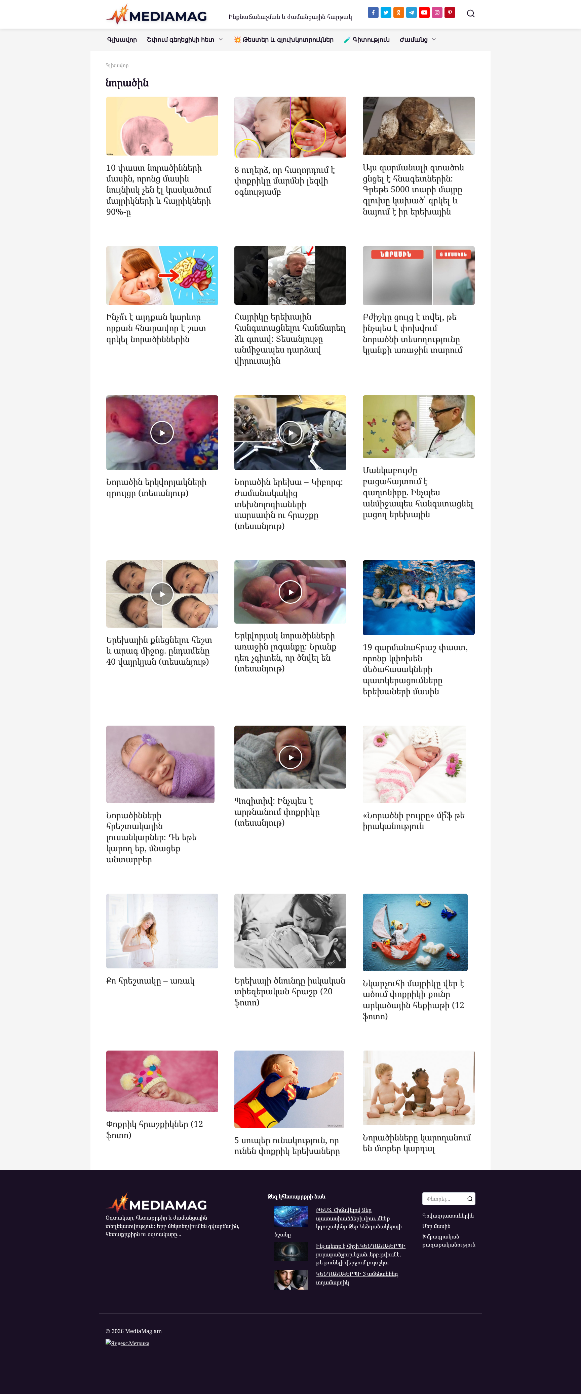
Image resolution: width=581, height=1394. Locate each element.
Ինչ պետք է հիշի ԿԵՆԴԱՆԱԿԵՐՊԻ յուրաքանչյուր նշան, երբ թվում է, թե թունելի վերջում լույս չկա (360, 1254)
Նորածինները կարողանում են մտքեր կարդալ (417, 1142)
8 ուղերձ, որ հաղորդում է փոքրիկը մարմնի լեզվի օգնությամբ (284, 180)
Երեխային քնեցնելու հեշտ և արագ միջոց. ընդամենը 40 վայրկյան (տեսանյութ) (159, 650)
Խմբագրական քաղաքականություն (448, 1240)
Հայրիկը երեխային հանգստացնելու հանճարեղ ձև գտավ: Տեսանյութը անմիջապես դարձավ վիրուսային (290, 338)
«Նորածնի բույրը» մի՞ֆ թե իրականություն (414, 820)
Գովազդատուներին (448, 1215)
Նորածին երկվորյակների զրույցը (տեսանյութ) (156, 487)
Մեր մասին (436, 1226)
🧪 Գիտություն (367, 39)
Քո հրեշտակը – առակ (150, 980)
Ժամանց (414, 39)
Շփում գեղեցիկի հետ (181, 39)
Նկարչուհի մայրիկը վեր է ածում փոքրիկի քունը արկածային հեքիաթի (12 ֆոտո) (413, 999)
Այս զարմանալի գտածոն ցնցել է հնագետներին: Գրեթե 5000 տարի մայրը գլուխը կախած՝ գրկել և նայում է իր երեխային (413, 189)
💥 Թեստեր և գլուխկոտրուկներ (284, 39)
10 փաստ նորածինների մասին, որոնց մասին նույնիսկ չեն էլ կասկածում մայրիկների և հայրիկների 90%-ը (158, 189)
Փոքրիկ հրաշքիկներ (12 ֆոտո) (154, 1129)
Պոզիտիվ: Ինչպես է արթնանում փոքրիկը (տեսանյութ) (277, 811)
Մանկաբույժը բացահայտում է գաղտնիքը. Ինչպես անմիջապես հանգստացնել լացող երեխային (418, 492)
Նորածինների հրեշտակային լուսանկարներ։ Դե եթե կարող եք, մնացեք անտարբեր (151, 836)
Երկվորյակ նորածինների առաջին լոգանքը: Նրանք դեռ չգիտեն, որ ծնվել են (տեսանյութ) (285, 651)
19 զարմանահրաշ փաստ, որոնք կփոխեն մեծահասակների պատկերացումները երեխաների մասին (415, 668)
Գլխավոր (122, 39)
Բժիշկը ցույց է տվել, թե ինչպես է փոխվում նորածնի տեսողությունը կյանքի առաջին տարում (412, 333)
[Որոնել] (470, 1198)
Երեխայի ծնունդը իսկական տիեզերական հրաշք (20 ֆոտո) (289, 991)
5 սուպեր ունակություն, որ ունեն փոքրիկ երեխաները (287, 1145)
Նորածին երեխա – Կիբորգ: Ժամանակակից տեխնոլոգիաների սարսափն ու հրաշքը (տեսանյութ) (288, 503)
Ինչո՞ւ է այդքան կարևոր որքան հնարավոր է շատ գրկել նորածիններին (156, 327)
